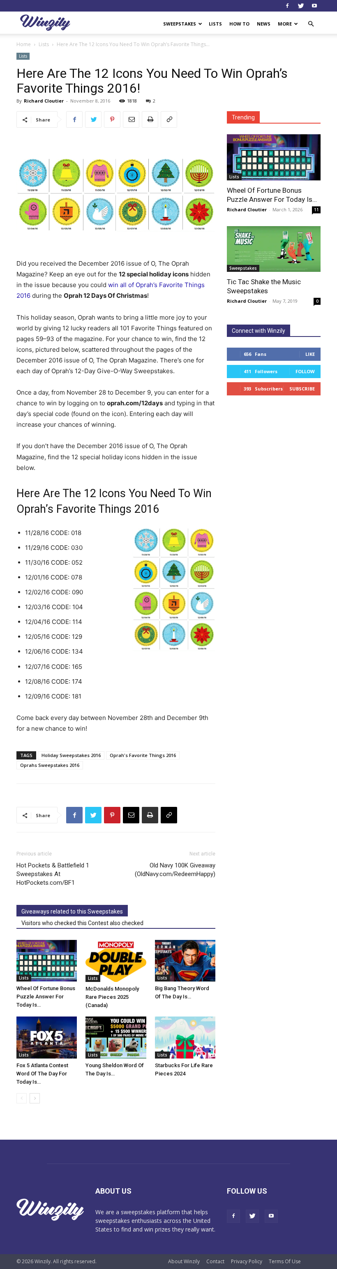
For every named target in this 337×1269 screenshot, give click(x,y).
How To (239, 24)
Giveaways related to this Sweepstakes (72, 911)
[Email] (131, 119)
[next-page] (35, 1098)
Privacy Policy (246, 1261)
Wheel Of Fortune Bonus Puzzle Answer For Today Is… (45, 996)
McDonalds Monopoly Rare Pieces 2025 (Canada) (112, 997)
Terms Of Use (285, 1261)
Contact (215, 1261)
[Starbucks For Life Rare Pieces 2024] (185, 1037)
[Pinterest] (112, 119)
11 (316, 210)
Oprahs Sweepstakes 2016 (49, 765)
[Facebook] (287, 6)
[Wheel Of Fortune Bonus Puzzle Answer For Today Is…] (46, 961)
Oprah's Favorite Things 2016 (143, 755)
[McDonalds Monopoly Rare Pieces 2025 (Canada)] (115, 961)
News (263, 24)
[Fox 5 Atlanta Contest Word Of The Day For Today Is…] (46, 1037)
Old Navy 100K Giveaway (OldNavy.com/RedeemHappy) (175, 870)
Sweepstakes (179, 24)
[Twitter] (301, 6)
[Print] (150, 119)
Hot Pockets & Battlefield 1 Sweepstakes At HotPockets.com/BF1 (52, 874)
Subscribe (302, 389)
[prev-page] (21, 1098)
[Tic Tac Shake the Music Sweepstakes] (274, 249)
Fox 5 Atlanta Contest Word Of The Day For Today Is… (42, 1073)
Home (23, 44)
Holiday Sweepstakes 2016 (71, 755)
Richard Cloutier (44, 101)
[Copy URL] (169, 119)
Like (310, 354)
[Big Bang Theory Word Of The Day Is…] (185, 961)
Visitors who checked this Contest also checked (82, 923)
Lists (215, 24)
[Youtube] (314, 6)
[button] (311, 24)
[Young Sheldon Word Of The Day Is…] (115, 1037)
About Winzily (184, 1261)
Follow (305, 371)
